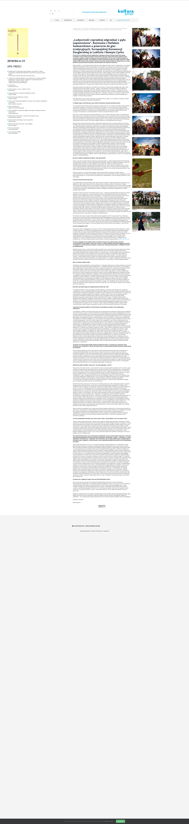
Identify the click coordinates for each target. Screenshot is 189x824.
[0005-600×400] (146, 116)
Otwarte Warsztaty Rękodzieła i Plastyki (18, 97)
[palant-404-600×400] (146, 212)
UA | (56, 11)
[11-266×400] (142, 159)
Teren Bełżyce (11, 85)
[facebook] (50, 13)
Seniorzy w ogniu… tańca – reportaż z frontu (19, 89)
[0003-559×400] (146, 71)
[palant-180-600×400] (146, 191)
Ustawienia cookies (109, 821)
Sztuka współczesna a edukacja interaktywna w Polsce (21, 93)
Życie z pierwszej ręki (13, 106)
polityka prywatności (85, 531)
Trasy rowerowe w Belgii (14, 132)
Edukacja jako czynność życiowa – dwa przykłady (20, 124)
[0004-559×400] (146, 93)
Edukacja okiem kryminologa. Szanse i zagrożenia (20, 120)
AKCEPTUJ (120, 821)
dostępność (106, 531)
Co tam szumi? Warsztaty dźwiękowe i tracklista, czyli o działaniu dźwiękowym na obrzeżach (27, 101)
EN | (51, 11)
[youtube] (52, 13)
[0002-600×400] (146, 49)
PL (59, 11)
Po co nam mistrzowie (13, 128)
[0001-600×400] (146, 28)
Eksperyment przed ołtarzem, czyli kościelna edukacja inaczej (23, 116)
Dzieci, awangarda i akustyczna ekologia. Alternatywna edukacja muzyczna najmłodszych (26, 111)
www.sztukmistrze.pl (124, 239)
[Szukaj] (110, 20)
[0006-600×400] (146, 137)
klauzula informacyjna (96, 531)
